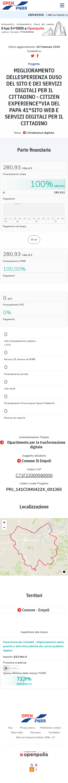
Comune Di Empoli (36, 461)
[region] (34, 547)
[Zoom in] (4, 522)
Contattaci (54, 732)
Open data (17, 732)
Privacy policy (27, 727)
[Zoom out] (4, 527)
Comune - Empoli (35, 610)
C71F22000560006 (34, 475)
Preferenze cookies (50, 727)
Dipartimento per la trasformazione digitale (36, 444)
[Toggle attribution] (64, 572)
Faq (10, 727)
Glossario (35, 732)
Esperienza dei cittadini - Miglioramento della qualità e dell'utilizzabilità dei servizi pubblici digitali (33, 646)
